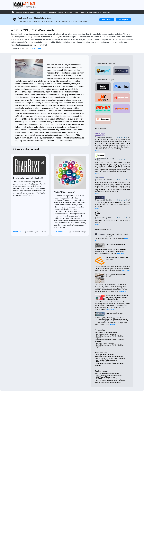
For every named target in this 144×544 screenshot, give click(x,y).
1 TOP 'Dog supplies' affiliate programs (108, 382)
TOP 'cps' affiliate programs (105, 355)
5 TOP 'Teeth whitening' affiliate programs (109, 375)
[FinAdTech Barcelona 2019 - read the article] (100, 314)
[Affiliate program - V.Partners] (121, 108)
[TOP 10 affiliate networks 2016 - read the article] (100, 245)
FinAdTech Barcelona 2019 (114, 313)
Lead (39, 48)
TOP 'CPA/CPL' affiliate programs (106, 332)
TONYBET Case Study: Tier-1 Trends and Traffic (117, 235)
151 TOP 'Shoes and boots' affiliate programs (110, 380)
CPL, (34, 48)
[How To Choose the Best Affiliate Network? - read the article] (100, 278)
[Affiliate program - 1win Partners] (103, 86)
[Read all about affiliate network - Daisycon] (112, 155)
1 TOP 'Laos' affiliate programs (105, 377)
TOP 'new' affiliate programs (105, 343)
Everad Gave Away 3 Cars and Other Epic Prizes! (117, 258)
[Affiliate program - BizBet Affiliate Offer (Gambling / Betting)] (103, 97)
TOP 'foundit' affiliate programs (106, 362)
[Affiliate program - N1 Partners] (121, 97)
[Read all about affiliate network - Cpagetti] (103, 70)
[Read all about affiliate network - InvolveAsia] (112, 214)
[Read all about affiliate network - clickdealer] (112, 177)
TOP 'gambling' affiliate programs (106, 360)
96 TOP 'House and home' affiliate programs (110, 379)
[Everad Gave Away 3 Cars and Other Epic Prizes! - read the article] (100, 260)
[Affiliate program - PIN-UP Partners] (103, 108)
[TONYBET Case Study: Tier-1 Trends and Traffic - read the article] (100, 234)
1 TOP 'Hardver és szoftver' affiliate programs (110, 358)
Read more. (120, 253)
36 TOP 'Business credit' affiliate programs (109, 356)
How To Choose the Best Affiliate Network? (116, 275)
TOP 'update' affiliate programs (106, 334)
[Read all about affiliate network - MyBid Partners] (112, 134)
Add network (106, 20)
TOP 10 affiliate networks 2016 (115, 244)
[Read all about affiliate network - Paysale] (121, 70)
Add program (123, 20)
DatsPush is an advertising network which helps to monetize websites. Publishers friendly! (117, 297)
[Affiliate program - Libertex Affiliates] (103, 119)
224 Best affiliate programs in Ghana (107, 373)
